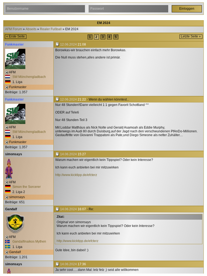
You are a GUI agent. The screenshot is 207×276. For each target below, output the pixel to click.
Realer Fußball (51, 29)
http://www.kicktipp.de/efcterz (76, 175)
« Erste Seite (15, 36)
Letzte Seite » (191, 36)
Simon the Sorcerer (26, 187)
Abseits (31, 29)
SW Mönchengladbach (29, 77)
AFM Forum (13, 29)
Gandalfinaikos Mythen (29, 241)
